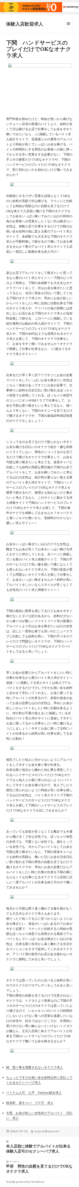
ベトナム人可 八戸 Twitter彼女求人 (34, 1092)
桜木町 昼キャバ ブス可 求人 (30, 1103)
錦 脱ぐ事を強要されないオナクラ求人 (34, 1067)
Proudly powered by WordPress (25, 1182)
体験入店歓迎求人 (24, 23)
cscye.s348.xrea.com (46, 1131)
